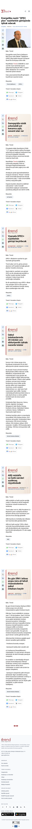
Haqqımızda (4, 772)
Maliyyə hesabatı (5, 784)
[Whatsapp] (2, 807)
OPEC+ (20, 84)
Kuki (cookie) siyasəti (6, 798)
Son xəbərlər (4, 763)
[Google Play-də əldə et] (20, 814)
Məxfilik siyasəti (5, 793)
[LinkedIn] (20, 807)
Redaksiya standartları (7, 779)
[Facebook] (6, 807)
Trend (15, 64)
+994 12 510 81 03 (5, 753)
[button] (2, 30)
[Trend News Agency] (6, 740)
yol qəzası (9, 197)
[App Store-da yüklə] (7, 814)
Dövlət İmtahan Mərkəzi (13, 436)
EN (13, 826)
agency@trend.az (5, 755)
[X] (10, 807)
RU (19, 826)
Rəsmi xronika (4, 765)
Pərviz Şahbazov (11, 84)
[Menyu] (29, 11)
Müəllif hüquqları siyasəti (7, 795)
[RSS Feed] (24, 807)
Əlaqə (2, 777)
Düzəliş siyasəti (5, 782)
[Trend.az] (6, 11)
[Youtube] (13, 807)
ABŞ (8, 539)
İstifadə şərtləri (5, 791)
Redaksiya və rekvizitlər (7, 774)
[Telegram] (17, 807)
